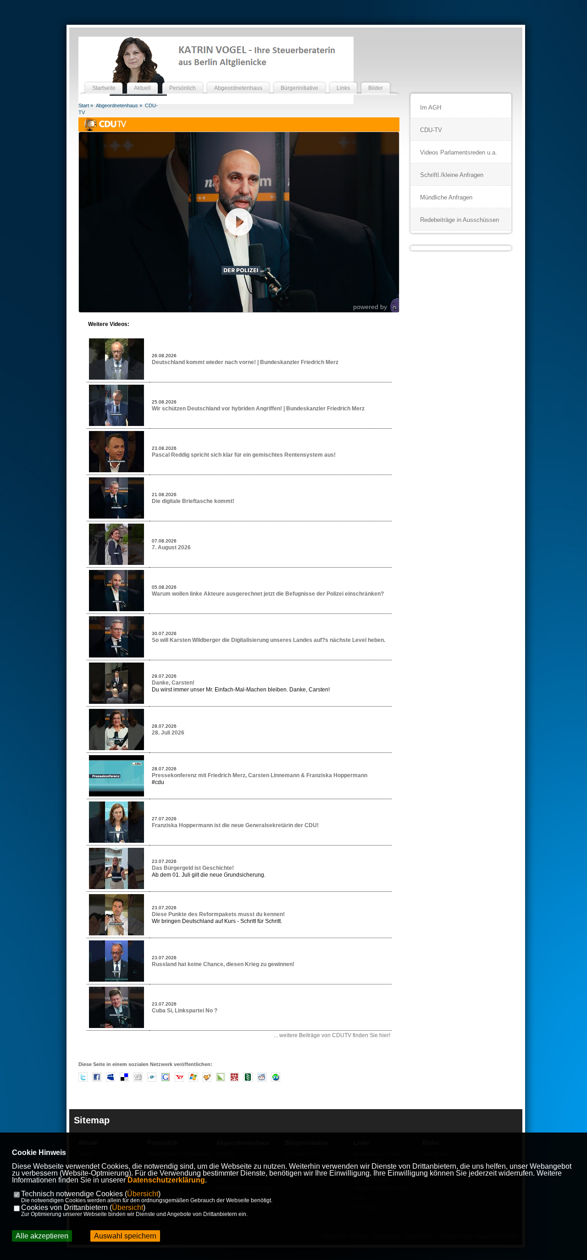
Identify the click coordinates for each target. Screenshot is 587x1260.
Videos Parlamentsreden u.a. (458, 152)
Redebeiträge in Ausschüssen (459, 219)
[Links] (343, 79)
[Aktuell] (142, 79)
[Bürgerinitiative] (299, 79)
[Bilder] (375, 79)
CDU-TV (431, 130)
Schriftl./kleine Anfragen (451, 174)
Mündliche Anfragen (446, 197)
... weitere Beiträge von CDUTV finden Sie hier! (332, 1035)
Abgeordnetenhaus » (119, 105)
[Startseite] (104, 79)
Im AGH (430, 107)
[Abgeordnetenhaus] (238, 79)
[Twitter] (83, 1080)
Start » (85, 105)
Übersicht (142, 1194)
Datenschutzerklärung (166, 1180)
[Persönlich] (182, 79)
